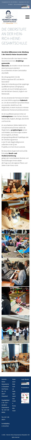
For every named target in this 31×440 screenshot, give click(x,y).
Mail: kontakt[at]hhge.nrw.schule (21, 4)
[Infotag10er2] (15, 358)
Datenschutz (13, 386)
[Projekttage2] (15, 301)
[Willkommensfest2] (15, 329)
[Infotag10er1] (15, 187)
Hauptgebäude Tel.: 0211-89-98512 (10, 2)
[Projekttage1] (15, 215)
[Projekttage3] (15, 272)
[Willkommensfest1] (15, 244)
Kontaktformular (14, 408)
